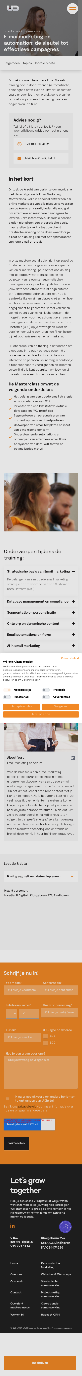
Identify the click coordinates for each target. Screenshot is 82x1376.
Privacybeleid (70, 658)
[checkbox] (7, 690)
